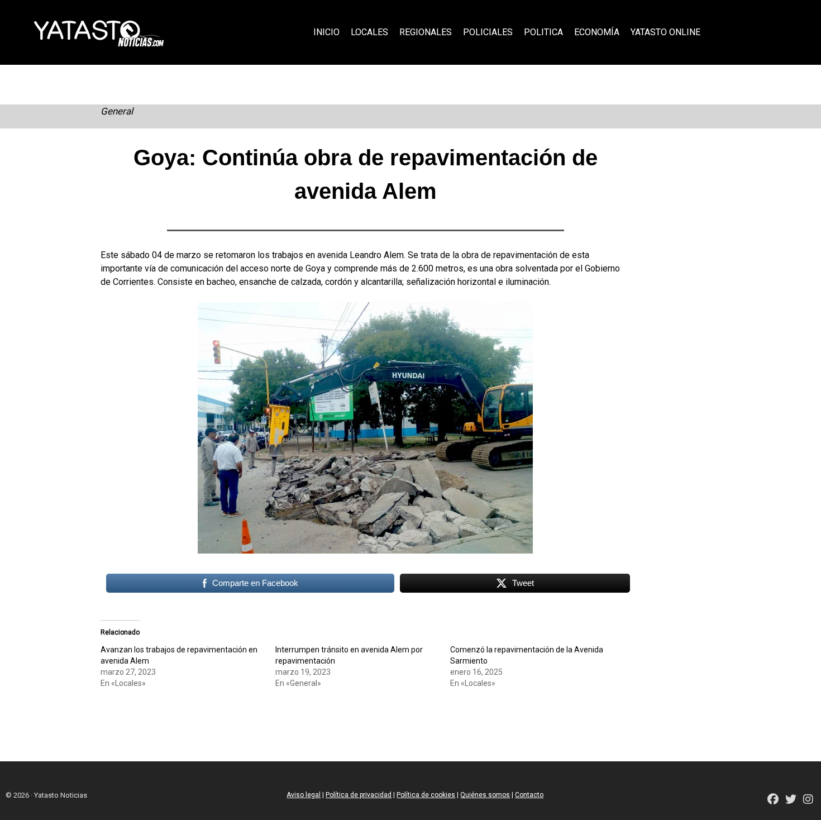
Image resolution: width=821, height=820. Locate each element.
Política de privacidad (359, 795)
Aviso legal (304, 795)
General (117, 111)
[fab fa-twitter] (790, 800)
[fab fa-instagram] (808, 800)
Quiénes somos (485, 795)
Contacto (529, 795)
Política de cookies (426, 795)
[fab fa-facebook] (773, 800)
